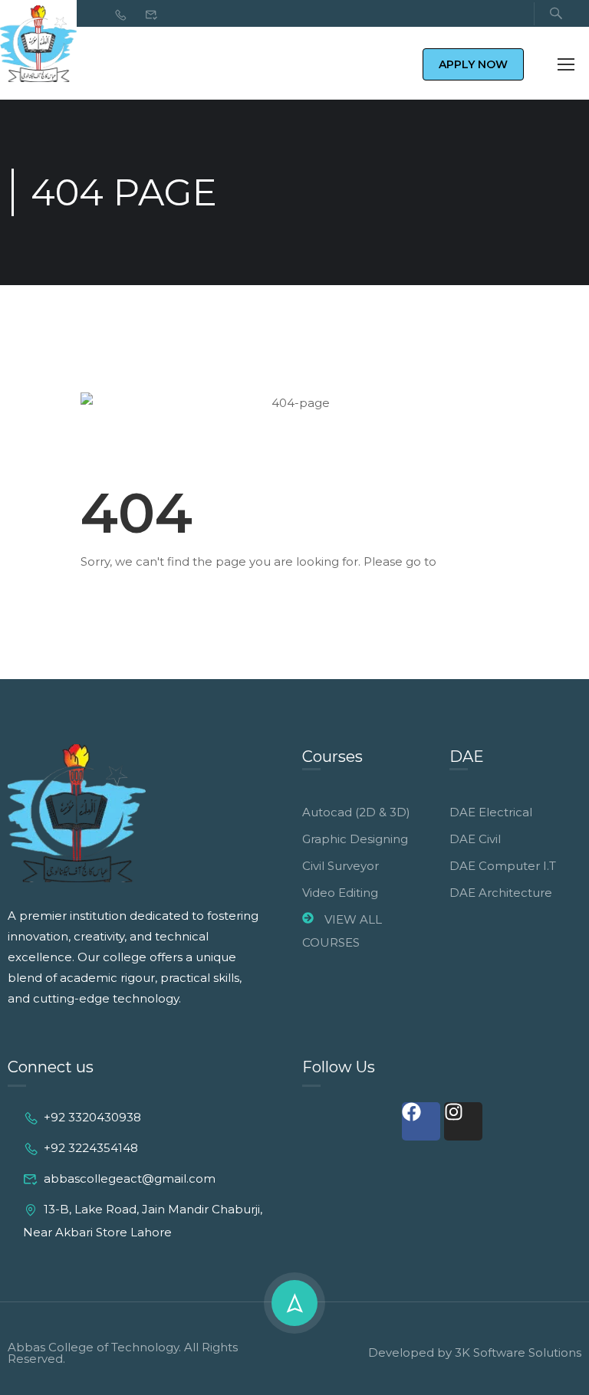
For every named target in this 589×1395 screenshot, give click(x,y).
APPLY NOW (473, 64)
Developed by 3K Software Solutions (474, 1352)
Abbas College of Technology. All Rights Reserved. (123, 1353)
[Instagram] (463, 1121)
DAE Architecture (500, 892)
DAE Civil (475, 839)
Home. (459, 561)
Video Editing (340, 892)
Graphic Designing (355, 839)
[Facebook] (421, 1121)
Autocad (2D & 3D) (356, 812)
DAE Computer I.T (502, 865)
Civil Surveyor (340, 865)
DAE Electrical (490, 812)
